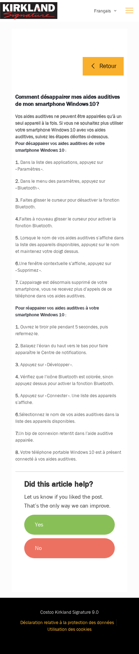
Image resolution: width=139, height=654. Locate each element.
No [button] (38, 548)
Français (102, 11)
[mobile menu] (129, 11)
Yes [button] (39, 524)
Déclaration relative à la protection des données (67, 622)
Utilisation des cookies (69, 629)
